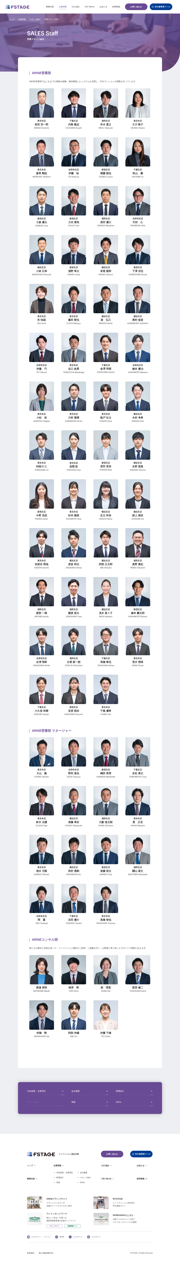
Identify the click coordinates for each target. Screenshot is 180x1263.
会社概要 (83, 1173)
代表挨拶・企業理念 (64, 1173)
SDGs (82, 1182)
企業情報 (63, 7)
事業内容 (50, 7)
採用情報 (116, 7)
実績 (58, 1182)
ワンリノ (47, 1237)
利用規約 (30, 1253)
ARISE (61, 1237)
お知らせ (103, 7)
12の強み (76, 7)
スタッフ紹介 (35, 19)
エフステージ (36, 1237)
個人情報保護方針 (46, 1253)
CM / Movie (89, 7)
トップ (12, 19)
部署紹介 (60, 1178)
